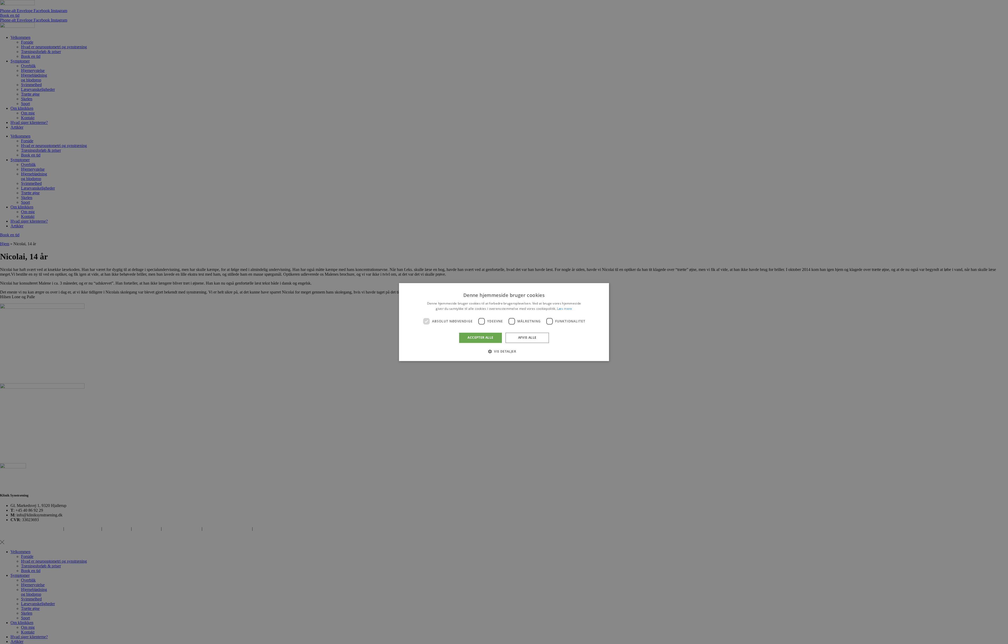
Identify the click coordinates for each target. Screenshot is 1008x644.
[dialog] (504, 322)
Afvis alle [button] (527, 338)
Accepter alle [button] (480, 338)
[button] (504, 351)
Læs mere (564, 308)
